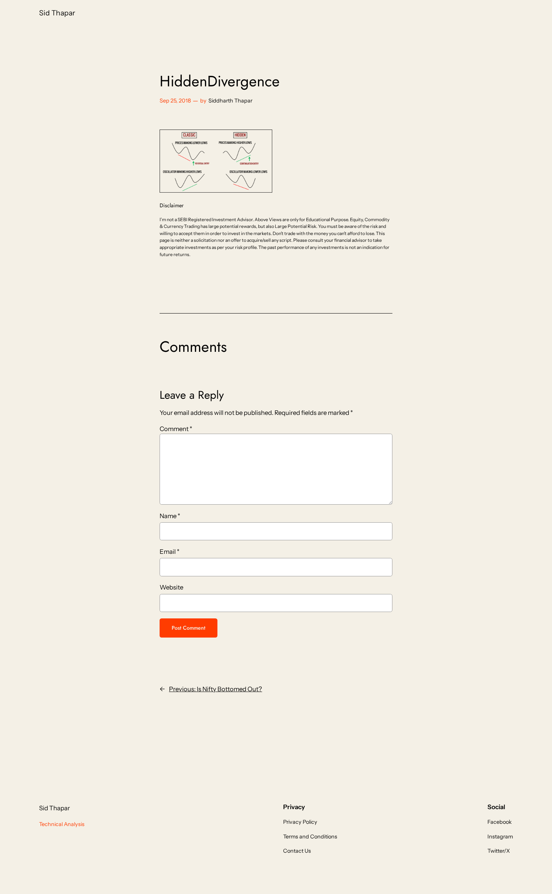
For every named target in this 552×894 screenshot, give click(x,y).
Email (169, 551)
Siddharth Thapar (230, 100)
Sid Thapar (57, 12)
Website (171, 587)
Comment (176, 429)
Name (170, 516)
